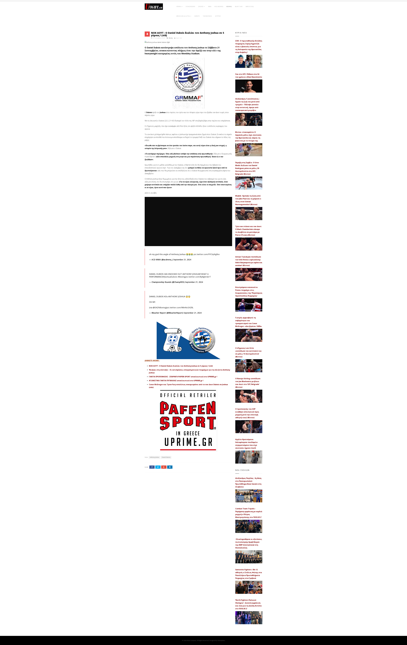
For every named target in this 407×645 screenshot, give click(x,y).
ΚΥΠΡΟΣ (218, 16)
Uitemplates (221, 640)
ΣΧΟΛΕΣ (201, 6)
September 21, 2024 (182, 259)
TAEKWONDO (207, 16)
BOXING (229, 6)
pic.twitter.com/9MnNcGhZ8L (180, 307)
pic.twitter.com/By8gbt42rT (198, 276)
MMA (209, 6)
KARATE (197, 16)
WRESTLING (250, 6)
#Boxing (181, 276)
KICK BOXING (219, 6)
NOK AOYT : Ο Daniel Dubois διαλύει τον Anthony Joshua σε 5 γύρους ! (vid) (181, 366)
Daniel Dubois (166, 457)
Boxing (171, 38)
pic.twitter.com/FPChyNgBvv (207, 254)
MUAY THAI (239, 6)
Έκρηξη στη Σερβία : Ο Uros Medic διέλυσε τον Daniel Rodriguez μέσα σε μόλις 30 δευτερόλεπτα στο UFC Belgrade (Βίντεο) (247, 168)
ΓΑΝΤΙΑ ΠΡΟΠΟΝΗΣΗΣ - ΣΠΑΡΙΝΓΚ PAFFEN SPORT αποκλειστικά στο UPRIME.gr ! (183, 376)
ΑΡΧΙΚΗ (178, 6)
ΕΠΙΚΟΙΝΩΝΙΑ (190, 6)
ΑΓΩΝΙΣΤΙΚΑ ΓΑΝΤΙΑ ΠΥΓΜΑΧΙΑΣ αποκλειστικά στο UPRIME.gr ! (176, 380)
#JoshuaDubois (170, 276)
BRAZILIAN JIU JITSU (183, 16)
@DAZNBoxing (159, 307)
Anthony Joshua (154, 457)
